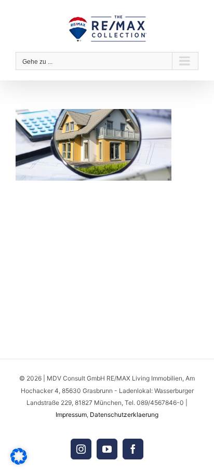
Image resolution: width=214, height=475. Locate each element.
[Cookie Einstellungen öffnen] (18, 461)
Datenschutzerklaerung (124, 414)
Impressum (71, 414)
